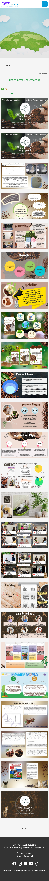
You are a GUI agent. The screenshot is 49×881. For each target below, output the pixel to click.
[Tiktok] (37, 864)
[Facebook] (14, 864)
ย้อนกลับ (7, 65)
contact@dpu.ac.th (26, 856)
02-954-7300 (26, 853)
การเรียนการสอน (7, 93)
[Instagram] (20, 864)
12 (6, 89)
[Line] (25, 864)
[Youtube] (31, 864)
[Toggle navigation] (45, 4)
